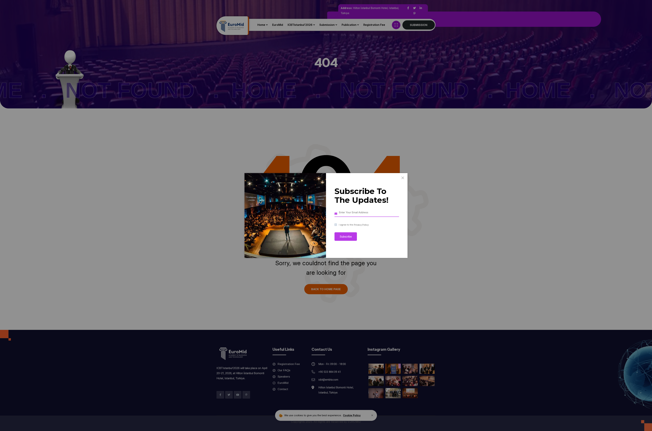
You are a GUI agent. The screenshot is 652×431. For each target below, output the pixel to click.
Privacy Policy (361, 224)
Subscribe (346, 236)
